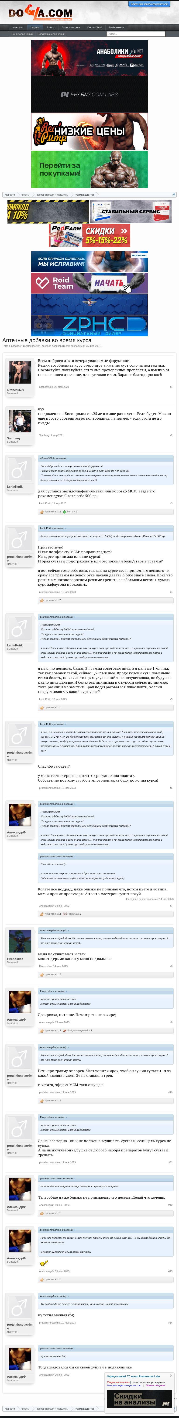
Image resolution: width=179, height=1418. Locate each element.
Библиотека (116, 27)
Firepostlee (15, 959)
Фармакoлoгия (30, 345)
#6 (171, 787)
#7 (171, 905)
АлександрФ (16, 832)
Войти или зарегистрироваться (149, 4)
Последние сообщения (51, 34)
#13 (170, 1271)
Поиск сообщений (22, 34)
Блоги (51, 27)
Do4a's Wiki (94, 27)
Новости (18, 27)
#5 (171, 699)
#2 (171, 435)
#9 (171, 1022)
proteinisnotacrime (20, 558)
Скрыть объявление (171, 1375)
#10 (170, 1092)
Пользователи (71, 27)
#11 (170, 1162)
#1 (171, 386)
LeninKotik (15, 486)
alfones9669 (78, 345)
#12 (170, 1205)
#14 (170, 1322)
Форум (35, 27)
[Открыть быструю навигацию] (173, 194)
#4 (171, 592)
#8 (171, 966)
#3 (171, 503)
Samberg (13, 438)
